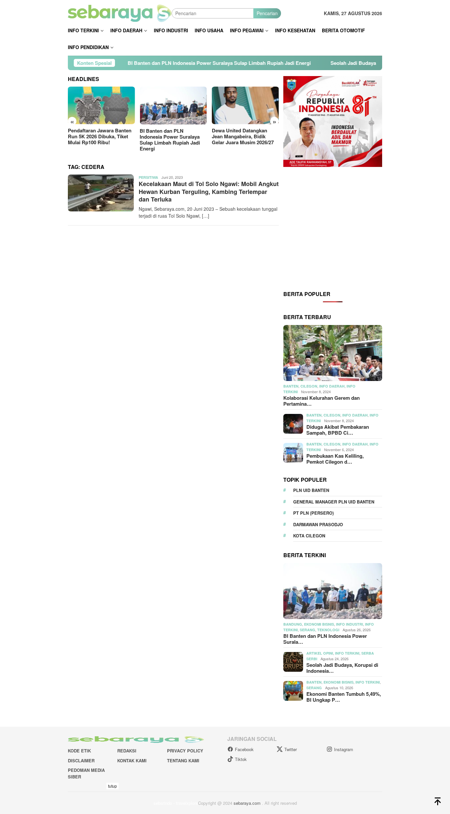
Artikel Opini (319, 653)
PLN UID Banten (311, 490)
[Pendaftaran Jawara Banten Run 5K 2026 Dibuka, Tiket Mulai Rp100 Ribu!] (101, 105)
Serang (307, 629)
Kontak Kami (132, 760)
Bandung (292, 624)
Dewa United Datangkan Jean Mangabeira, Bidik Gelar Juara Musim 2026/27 (243, 136)
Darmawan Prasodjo (318, 524)
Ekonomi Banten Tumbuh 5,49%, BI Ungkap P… (343, 697)
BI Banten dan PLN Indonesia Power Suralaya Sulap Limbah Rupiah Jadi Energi (183, 63)
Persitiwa (148, 177)
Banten (290, 386)
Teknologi (328, 629)
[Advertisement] (332, 228)
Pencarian (267, 13)
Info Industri (349, 624)
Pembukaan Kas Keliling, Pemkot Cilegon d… (335, 459)
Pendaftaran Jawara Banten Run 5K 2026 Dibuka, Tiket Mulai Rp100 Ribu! (99, 136)
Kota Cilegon (309, 535)
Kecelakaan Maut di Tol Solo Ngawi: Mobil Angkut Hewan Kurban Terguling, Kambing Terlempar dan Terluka (209, 191)
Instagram (343, 749)
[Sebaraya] (120, 12)
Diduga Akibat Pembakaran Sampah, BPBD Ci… (337, 430)
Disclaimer (81, 760)
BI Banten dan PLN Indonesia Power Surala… (325, 639)
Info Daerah (332, 386)
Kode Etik (79, 750)
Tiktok (241, 759)
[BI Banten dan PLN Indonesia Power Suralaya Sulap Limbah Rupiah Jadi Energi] (173, 105)
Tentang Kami (183, 760)
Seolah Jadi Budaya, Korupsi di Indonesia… (342, 668)
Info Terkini (347, 653)
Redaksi (126, 750)
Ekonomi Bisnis (319, 624)
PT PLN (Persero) (313, 513)
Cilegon (308, 386)
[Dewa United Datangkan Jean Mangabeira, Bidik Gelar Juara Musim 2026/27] (245, 105)
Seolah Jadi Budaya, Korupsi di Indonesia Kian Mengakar (361, 63)
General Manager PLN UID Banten (333, 502)
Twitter (290, 749)
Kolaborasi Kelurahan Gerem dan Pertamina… (321, 401)
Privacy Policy (185, 750)
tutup (112, 786)
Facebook (244, 749)
